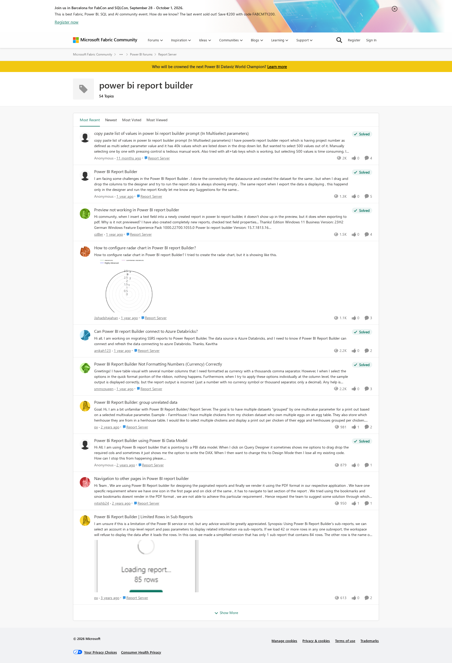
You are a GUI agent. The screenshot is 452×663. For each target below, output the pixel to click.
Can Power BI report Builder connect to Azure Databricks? (146, 331)
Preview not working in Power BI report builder (136, 209)
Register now (66, 22)
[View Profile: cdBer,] (85, 213)
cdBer (98, 234)
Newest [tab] (111, 119)
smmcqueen (104, 388)
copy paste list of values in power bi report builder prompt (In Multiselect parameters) (171, 133)
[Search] (339, 40)
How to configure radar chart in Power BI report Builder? (145, 247)
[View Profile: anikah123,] (85, 335)
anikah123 (102, 350)
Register (354, 40)
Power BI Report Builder (115, 171)
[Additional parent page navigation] (121, 54)
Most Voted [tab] (131, 119)
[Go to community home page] (105, 40)
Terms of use (345, 640)
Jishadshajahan (106, 317)
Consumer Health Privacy (141, 652)
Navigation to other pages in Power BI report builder (141, 478)
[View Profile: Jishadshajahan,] (85, 251)
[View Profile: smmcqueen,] (85, 368)
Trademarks (369, 640)
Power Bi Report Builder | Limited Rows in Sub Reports (143, 516)
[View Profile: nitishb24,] (85, 482)
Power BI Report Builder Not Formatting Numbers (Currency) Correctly (158, 364)
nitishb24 (101, 503)
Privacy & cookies (316, 640)
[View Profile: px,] (85, 406)
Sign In (371, 40)
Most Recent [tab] (90, 119)
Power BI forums (141, 54)
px (96, 426)
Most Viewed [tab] (156, 119)
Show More (229, 612)
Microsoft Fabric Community (92, 54)
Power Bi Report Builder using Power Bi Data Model (140, 440)
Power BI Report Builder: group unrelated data (135, 402)
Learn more (277, 66)
